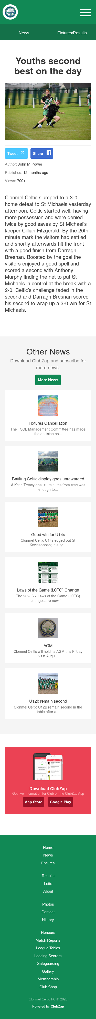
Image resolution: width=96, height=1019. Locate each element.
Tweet (12, 153)
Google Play (60, 802)
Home (48, 847)
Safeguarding (48, 963)
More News (48, 380)
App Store (33, 802)
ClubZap (57, 1006)
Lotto (48, 883)
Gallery (48, 971)
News (24, 33)
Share (38, 153)
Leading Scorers (48, 956)
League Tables (48, 948)
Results (48, 876)
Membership (48, 979)
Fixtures (48, 863)
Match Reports (48, 940)
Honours (48, 932)
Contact (48, 912)
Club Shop (48, 987)
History (48, 920)
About (48, 891)
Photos (48, 904)
